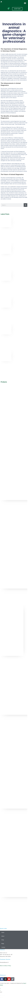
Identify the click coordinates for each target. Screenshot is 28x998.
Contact (3, 947)
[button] (25, 3)
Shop (2, 940)
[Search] (25, 205)
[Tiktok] (12, 979)
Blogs (2, 943)
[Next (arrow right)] (1, 997)
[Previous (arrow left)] (0, 997)
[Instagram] (5, 979)
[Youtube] (9, 979)
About (2, 936)
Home (2, 932)
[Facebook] (2, 979)
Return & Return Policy (5, 965)
